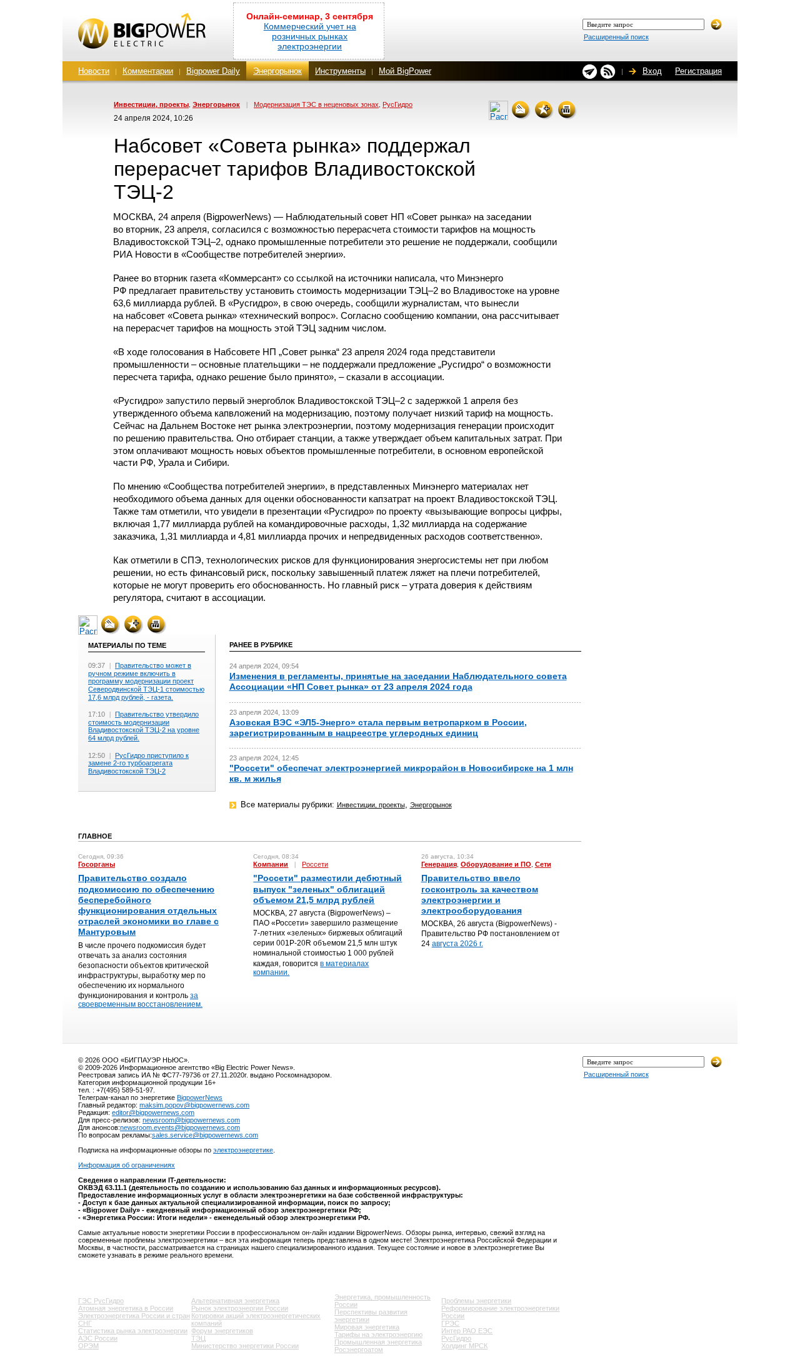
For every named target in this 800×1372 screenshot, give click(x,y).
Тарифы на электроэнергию (378, 1334)
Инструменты (340, 71)
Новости (93, 71)
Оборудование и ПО (496, 864)
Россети (315, 864)
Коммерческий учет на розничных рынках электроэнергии (310, 36)
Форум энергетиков (222, 1330)
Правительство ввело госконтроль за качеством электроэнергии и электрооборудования (479, 894)
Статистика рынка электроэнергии (133, 1330)
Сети (543, 864)
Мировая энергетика (366, 1327)
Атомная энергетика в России (125, 1308)
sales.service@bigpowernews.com (205, 1135)
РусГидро (397, 104)
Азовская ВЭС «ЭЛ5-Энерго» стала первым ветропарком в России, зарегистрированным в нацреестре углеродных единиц (378, 727)
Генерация (439, 864)
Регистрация (698, 71)
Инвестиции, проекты (151, 104)
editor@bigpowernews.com (153, 1112)
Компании (270, 864)
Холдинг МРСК (464, 1345)
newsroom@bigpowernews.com (191, 1120)
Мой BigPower (405, 71)
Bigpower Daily (213, 71)
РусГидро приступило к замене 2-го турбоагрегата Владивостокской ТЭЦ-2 (138, 763)
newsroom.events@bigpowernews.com (180, 1127)
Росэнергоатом (358, 1349)
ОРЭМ (88, 1345)
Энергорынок (277, 71)
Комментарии (147, 71)
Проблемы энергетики (476, 1300)
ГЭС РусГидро (101, 1300)
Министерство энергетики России (245, 1345)
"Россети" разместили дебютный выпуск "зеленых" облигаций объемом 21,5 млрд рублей (327, 888)
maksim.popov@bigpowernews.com (194, 1105)
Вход (652, 71)
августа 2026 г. (457, 943)
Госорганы (96, 864)
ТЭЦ (198, 1338)
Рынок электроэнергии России (239, 1308)
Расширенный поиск (616, 37)
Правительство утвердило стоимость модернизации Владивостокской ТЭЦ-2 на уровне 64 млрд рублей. (143, 726)
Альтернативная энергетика (235, 1300)
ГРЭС (450, 1323)
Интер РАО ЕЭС (466, 1330)
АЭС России (98, 1338)
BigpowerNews (199, 1097)
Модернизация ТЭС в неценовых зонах (316, 104)
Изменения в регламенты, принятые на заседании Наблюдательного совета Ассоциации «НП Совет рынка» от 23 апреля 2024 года (398, 681)
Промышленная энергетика (378, 1342)
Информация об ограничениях (126, 1165)
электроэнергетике (243, 1150)
